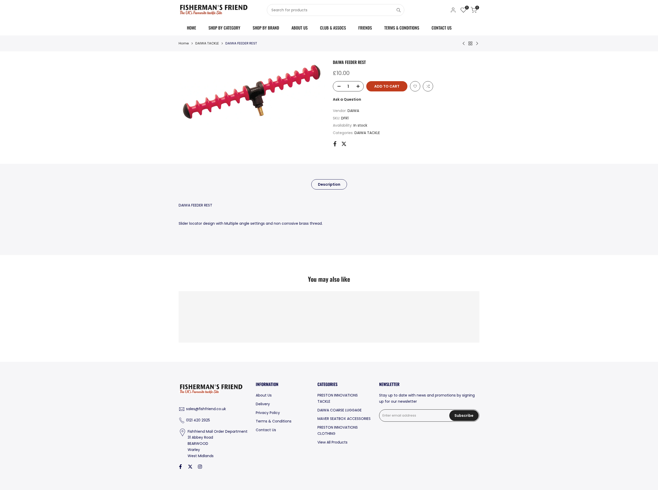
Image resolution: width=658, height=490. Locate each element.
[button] (415, 86)
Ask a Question (347, 99)
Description (329, 184)
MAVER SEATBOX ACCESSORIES (344, 418)
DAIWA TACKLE (207, 43)
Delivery (263, 404)
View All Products (332, 442)
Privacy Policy (268, 412)
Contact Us (266, 429)
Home (184, 43)
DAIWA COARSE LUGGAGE (339, 410)
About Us (264, 395)
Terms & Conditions (273, 421)
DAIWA (353, 110)
